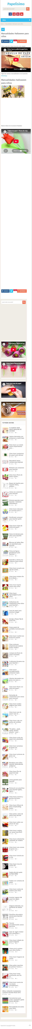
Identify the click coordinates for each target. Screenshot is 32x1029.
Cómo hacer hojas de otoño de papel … (15, 526)
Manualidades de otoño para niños (16, 1007)
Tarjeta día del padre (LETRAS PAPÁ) (15, 873)
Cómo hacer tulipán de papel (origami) (16, 941)
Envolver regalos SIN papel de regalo (15, 898)
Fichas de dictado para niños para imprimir (16, 534)
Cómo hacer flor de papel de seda (15, 772)
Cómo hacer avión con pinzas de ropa (16, 823)
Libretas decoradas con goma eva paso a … (16, 679)
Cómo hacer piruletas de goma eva (16, 746)
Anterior (23, 41)
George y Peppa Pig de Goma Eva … (16, 619)
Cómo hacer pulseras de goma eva (16, 755)
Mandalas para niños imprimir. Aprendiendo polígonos (16, 764)
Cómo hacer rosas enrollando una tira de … (15, 975)
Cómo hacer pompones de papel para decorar (16, 454)
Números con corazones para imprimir (16, 468)
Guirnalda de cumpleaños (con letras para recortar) (16, 696)
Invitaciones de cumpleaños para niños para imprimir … (16, 603)
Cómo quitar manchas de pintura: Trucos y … (16, 966)
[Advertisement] (16, 112)
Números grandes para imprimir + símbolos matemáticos (16, 501)
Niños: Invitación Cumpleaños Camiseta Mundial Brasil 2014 (11, 991)
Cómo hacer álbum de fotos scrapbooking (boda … (16, 806)
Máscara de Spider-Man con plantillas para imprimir (16, 544)
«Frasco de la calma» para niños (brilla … (15, 949)
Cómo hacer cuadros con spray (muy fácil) (15, 831)
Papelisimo (16, 4)
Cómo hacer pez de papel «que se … (15, 713)
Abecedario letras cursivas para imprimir (16, 461)
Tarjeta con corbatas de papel (16, 881)
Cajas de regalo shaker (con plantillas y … (16, 932)
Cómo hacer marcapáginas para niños (15, 594)
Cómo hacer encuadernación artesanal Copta (14, 671)
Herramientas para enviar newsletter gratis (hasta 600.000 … (16, 999)
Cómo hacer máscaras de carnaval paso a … (16, 509)
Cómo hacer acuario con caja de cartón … (16, 569)
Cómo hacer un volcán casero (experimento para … (16, 446)
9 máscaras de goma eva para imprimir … (16, 662)
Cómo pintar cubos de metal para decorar (16, 814)
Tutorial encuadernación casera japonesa (16, 924)
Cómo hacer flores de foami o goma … (15, 475)
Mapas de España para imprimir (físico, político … (16, 484)
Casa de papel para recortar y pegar (15, 611)
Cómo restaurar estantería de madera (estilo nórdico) (16, 646)
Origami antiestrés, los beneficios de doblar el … (16, 907)
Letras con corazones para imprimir (15, 492)
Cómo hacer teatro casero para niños (15, 585)
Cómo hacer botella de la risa (16, 856)
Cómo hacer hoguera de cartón (16, 957)
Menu (4, 20)
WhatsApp (4, 76)
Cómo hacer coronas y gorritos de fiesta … (16, 797)
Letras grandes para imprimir (15, 780)
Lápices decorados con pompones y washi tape (16, 437)
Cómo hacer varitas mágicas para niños (15, 704)
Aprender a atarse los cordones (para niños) (16, 560)
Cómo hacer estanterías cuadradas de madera (16, 839)
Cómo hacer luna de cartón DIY (15, 864)
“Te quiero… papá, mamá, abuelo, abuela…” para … (14, 730)
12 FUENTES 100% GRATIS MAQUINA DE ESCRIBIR (15, 429)
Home (2, 24)
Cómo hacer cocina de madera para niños (16, 890)
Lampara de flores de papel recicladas (15, 653)
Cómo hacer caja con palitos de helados (15, 721)
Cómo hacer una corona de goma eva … (16, 848)
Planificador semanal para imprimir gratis (15, 518)
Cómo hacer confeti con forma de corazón (16, 636)
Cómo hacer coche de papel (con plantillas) (16, 738)
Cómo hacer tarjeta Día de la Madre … (16, 577)
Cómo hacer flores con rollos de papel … (16, 687)
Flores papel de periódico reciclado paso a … (16, 629)
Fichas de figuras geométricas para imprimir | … (14, 552)
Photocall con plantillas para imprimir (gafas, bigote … (16, 789)
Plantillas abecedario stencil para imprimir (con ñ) (16, 916)
